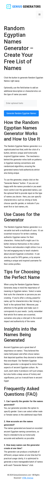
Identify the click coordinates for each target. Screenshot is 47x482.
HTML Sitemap (27, 478)
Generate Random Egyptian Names (21, 113)
